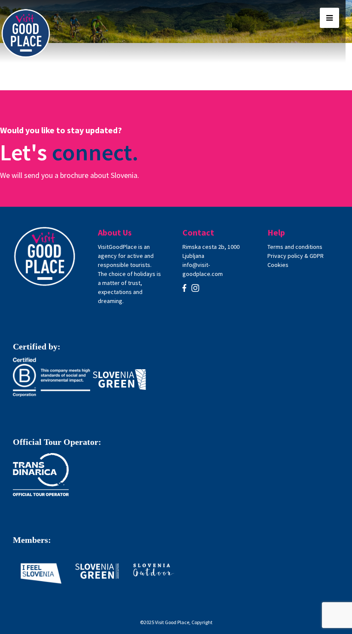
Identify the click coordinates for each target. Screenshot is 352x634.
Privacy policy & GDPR (295, 256)
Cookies (277, 265)
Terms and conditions (294, 247)
